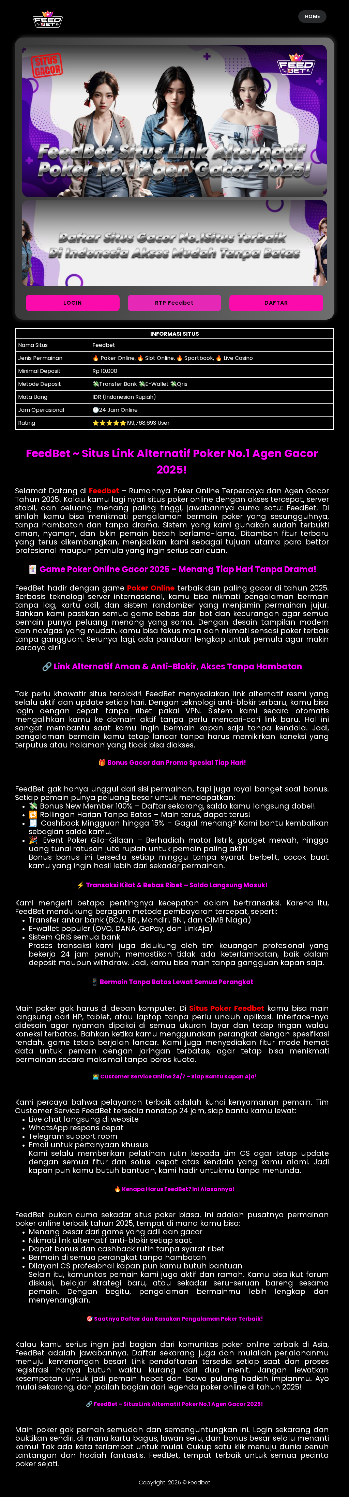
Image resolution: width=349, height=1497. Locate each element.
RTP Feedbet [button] (174, 303)
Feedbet (104, 491)
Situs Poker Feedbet (226, 1008)
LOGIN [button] (72, 303)
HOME (312, 16)
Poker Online (150, 588)
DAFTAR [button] (276, 303)
